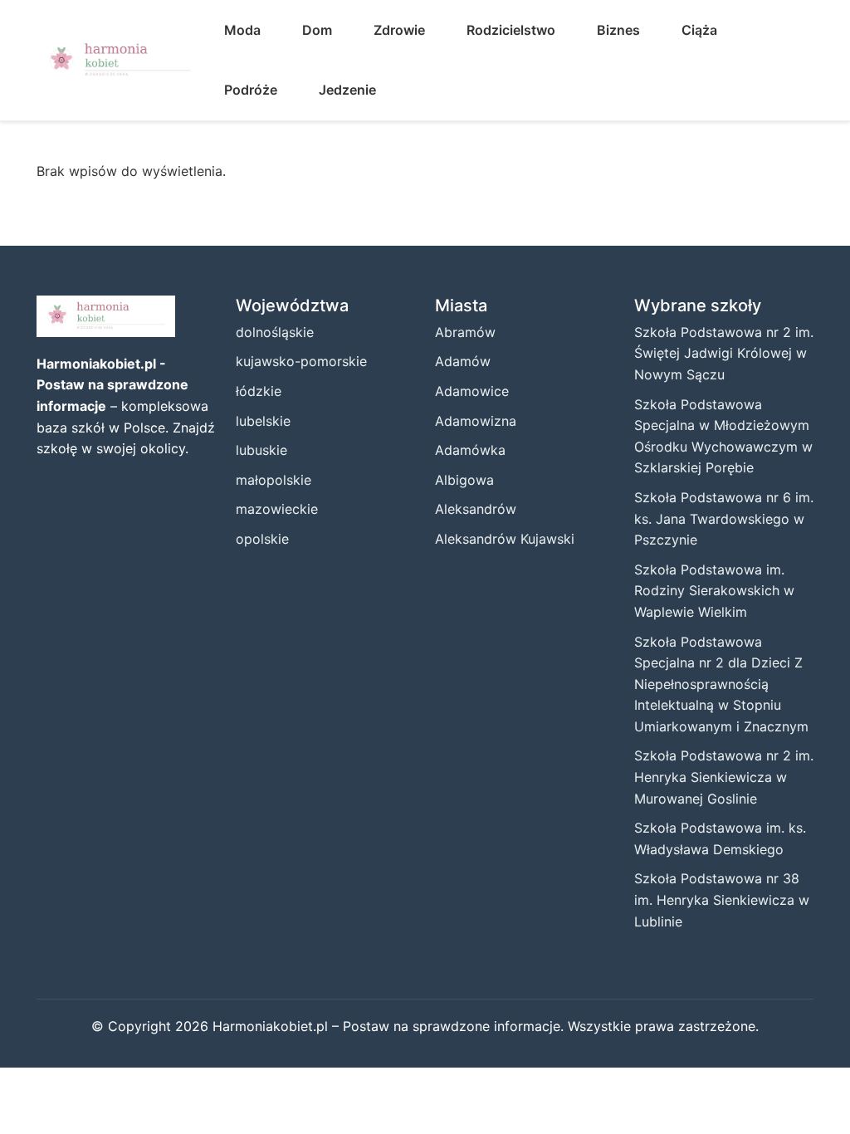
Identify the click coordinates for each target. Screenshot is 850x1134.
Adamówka (470, 450)
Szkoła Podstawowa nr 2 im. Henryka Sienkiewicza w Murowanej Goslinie (723, 776)
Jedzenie (347, 89)
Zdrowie (399, 30)
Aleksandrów (475, 509)
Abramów (465, 332)
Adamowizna (475, 421)
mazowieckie (277, 509)
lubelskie (263, 421)
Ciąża (699, 30)
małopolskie (273, 480)
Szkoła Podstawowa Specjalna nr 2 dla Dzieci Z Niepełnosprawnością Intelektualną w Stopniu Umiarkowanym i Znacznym (721, 684)
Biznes (618, 30)
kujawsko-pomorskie (301, 361)
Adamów (463, 361)
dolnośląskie (275, 332)
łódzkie (258, 391)
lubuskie (261, 450)
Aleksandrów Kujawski (504, 538)
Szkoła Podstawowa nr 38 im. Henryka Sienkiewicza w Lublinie (721, 899)
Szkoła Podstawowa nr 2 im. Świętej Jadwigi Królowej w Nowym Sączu (723, 353)
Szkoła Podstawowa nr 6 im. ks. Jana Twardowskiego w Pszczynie (723, 518)
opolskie (262, 538)
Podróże (250, 89)
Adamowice (472, 391)
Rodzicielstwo (511, 30)
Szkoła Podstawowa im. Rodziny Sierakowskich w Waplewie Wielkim (714, 590)
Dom (317, 30)
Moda (242, 30)
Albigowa (464, 480)
